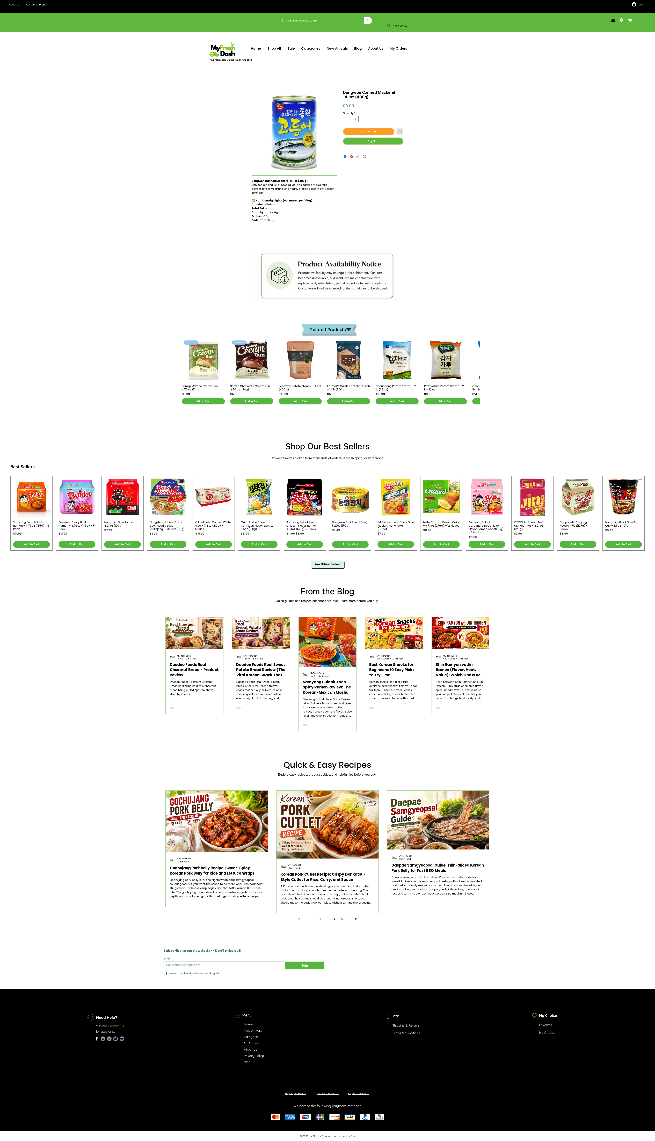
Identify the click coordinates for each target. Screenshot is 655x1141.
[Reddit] (115, 1038)
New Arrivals (253, 1031)
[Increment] (356, 119)
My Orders (251, 1043)
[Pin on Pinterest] (352, 157)
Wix (353, 1136)
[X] (109, 1038)
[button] (613, 20)
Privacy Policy (254, 1056)
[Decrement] (345, 119)
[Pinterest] (103, 1038)
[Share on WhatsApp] (358, 157)
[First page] (299, 919)
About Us (250, 1049)
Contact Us (116, 1026)
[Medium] (122, 1038)
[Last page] (356, 919)
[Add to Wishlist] (400, 131)
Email (168, 958)
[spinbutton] (351, 119)
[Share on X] (364, 157)
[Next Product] (475, 360)
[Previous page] (306, 919)
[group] (327, 373)
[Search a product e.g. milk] (368, 20)
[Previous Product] (180, 360)
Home (256, 78)
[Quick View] (203, 360)
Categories (251, 1037)
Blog (247, 1062)
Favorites (545, 1025)
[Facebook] (96, 1038)
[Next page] (349, 919)
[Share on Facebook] (345, 157)
